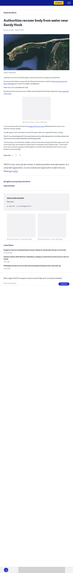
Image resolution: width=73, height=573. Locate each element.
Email (20, 155)
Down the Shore (10, 12)
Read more (10, 202)
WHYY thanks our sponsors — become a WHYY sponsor (34, 122)
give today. (13, 171)
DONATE (59, 3)
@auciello (12, 206)
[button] (6, 570)
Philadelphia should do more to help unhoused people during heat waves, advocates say (32, 266)
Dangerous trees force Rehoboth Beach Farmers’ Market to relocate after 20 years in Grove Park (35, 250)
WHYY (7, 3)
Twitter (16, 155)
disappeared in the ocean (36, 126)
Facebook (12, 155)
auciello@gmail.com (24, 206)
